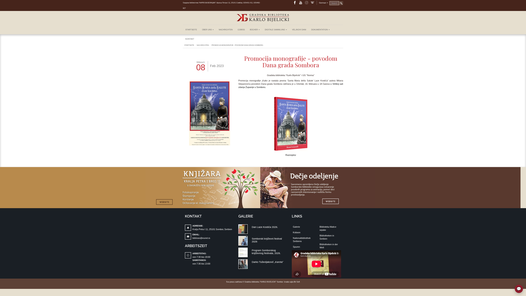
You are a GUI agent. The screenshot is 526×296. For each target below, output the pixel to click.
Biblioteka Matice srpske (328, 228)
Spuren (296, 247)
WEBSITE (164, 202)
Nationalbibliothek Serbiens (302, 239)
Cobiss (241, 30)
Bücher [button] (254, 30)
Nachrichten (226, 30)
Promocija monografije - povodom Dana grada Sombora (237, 45)
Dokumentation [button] (319, 30)
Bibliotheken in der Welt (329, 246)
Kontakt (189, 39)
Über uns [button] (207, 30)
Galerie (296, 227)
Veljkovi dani (299, 30)
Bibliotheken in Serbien (327, 237)
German (322, 3)
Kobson (296, 232)
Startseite (191, 30)
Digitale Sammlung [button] (275, 30)
